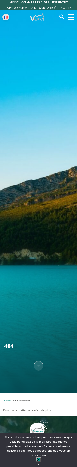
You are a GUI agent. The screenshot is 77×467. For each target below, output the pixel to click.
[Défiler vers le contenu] (38, 366)
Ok (38, 459)
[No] (38, 464)
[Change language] (5, 17)
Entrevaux (60, 2)
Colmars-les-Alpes (35, 2)
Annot (13, 2)
